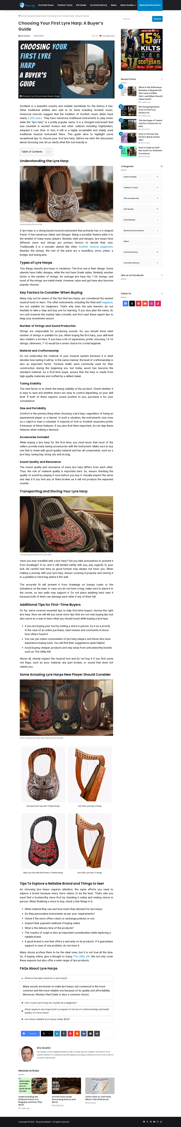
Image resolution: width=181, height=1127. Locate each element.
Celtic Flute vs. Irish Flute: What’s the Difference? (98, 1098)
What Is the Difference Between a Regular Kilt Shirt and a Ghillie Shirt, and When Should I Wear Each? (150, 93)
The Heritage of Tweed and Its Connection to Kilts (150, 123)
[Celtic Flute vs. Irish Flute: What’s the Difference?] (100, 1086)
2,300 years (35, 118)
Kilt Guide (81, 5)
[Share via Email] (90, 1033)
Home (23, 16)
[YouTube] (145, 303)
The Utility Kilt (81, 956)
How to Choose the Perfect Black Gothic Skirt (149, 137)
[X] (132, 303)
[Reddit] (77, 1033)
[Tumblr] (64, 1033)
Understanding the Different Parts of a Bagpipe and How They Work (30, 1100)
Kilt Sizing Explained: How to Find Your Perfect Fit (149, 109)
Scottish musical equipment (95, 246)
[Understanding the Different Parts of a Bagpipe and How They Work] (33, 1086)
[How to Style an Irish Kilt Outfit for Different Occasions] (128, 151)
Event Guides (127, 5)
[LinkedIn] (57, 1033)
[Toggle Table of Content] (47, 152)
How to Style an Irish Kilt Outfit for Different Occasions (150, 150)
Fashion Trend (65, 5)
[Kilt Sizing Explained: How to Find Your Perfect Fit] (128, 110)
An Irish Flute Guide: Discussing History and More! (64, 1099)
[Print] (97, 1033)
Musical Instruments (150, 5)
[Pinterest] (70, 1033)
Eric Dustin (25, 36)
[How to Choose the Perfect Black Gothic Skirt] (128, 138)
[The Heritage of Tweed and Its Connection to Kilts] (128, 124)
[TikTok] (158, 303)
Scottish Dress (46, 5)
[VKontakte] (84, 1033)
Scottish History (98, 5)
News (114, 5)
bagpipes (107, 302)
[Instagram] (151, 303)
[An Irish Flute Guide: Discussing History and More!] (66, 1086)
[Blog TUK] (27, 5)
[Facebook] (125, 303)
